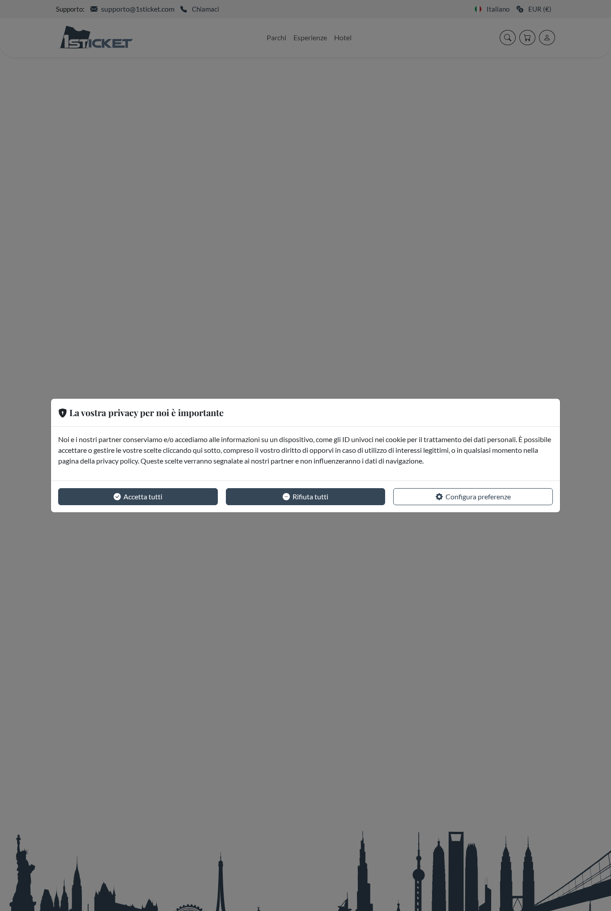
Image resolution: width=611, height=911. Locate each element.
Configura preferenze (478, 496)
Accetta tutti (142, 496)
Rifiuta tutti (310, 496)
